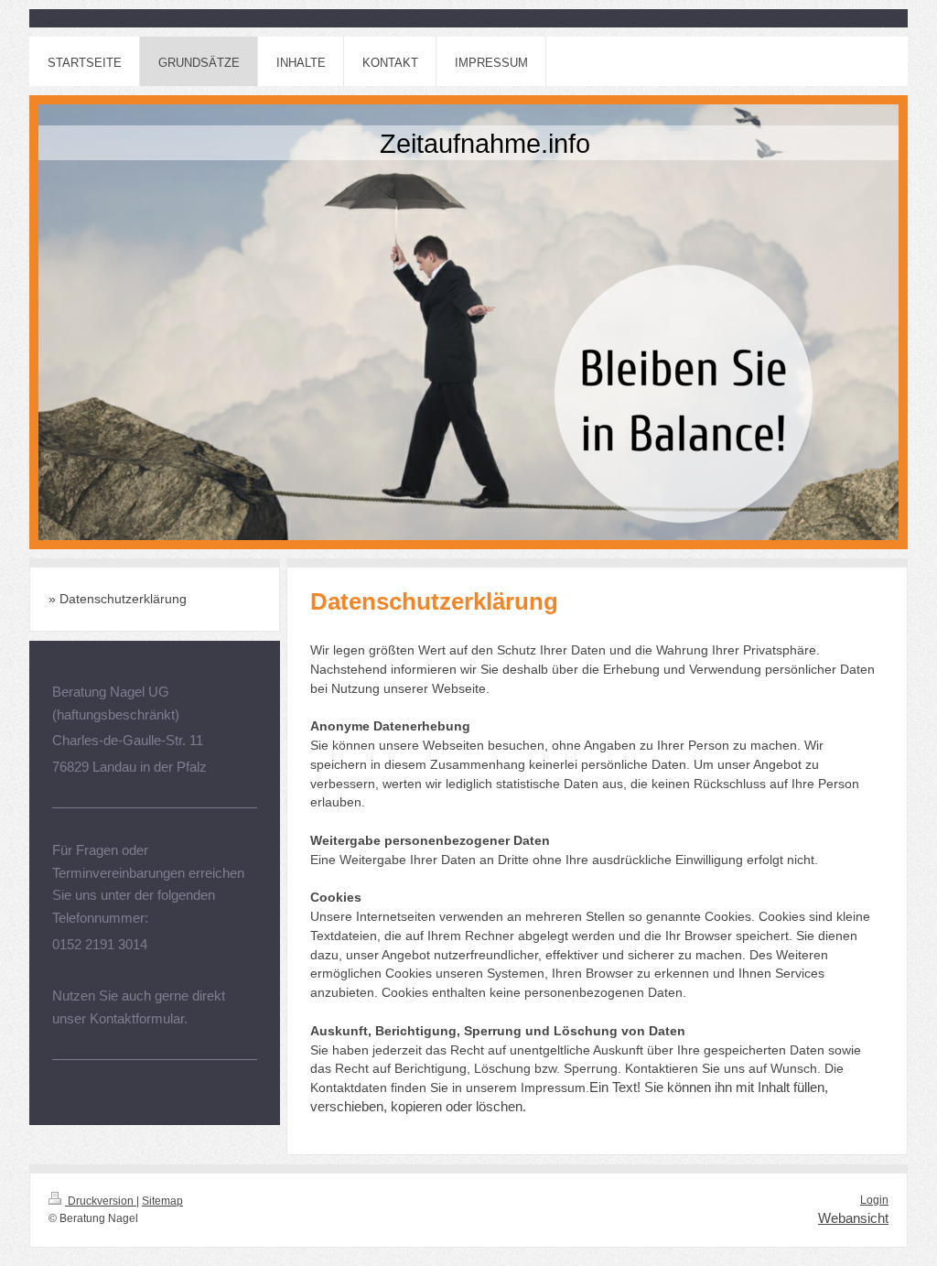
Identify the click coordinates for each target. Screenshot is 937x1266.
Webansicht (853, 1218)
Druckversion (100, 1201)
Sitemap (162, 1201)
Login (874, 1200)
